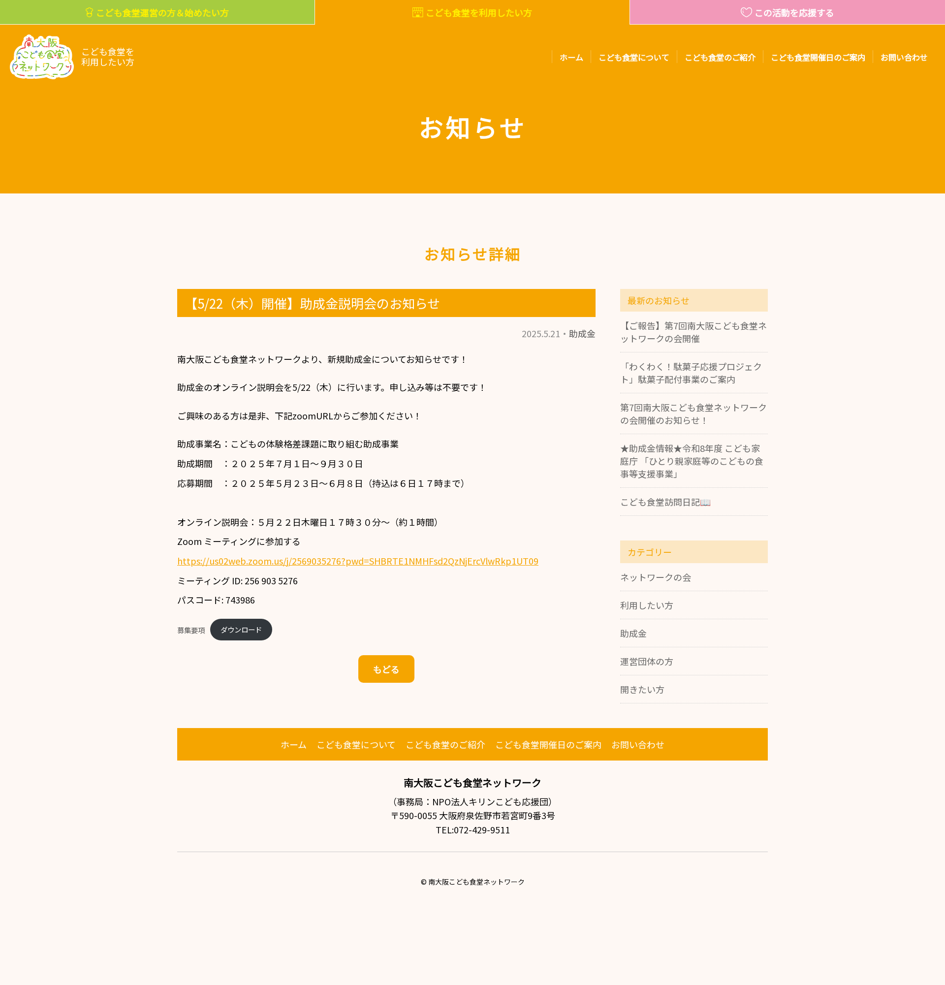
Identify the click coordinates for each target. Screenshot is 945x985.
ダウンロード (241, 629)
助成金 (582, 333)
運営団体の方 (646, 661)
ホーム (571, 57)
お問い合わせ (904, 57)
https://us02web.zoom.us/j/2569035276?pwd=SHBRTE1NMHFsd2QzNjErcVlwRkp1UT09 (357, 560)
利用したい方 (646, 605)
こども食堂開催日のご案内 (818, 57)
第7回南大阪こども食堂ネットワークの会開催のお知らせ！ (693, 413)
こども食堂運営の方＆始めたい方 (162, 12)
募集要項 (191, 629)
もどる (386, 669)
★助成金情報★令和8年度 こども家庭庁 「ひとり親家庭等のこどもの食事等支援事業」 (691, 461)
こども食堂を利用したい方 (479, 12)
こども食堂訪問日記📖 (665, 501)
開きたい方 (642, 689)
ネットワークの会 (655, 577)
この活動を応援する (794, 12)
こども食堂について (633, 57)
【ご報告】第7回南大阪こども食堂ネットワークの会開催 (693, 332)
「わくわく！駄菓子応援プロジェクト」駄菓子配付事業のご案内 (691, 372)
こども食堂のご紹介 (720, 57)
